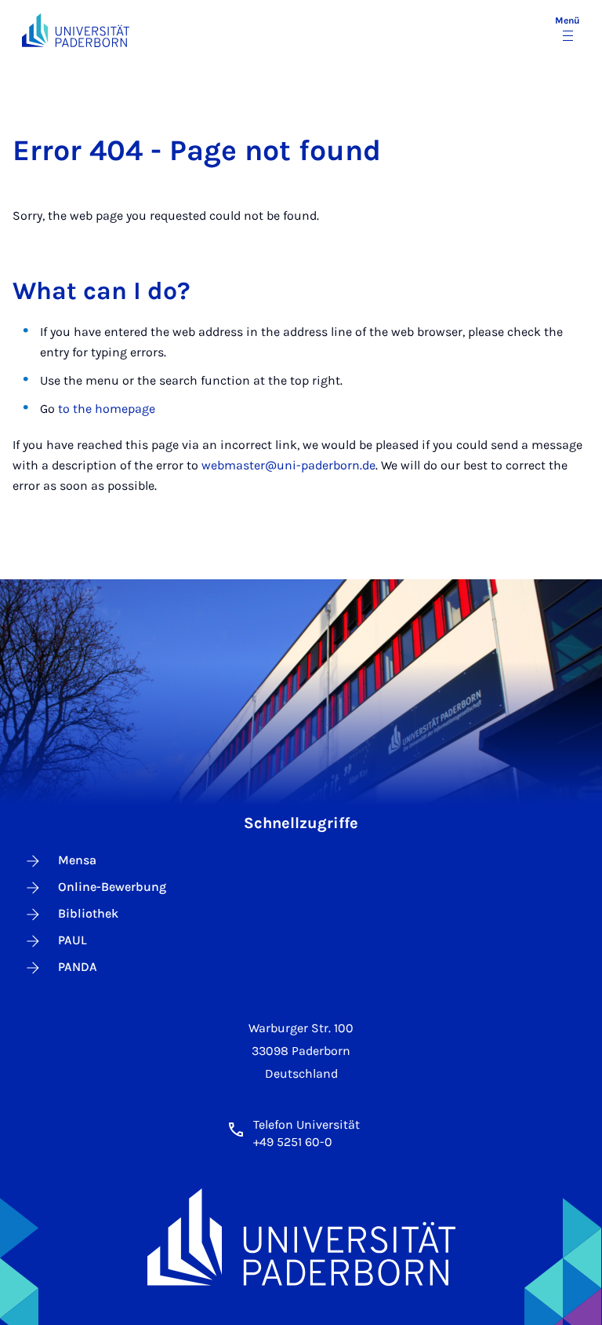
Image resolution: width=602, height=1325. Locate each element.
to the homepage (106, 408)
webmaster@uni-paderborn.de (288, 465)
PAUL (72, 940)
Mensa (77, 859)
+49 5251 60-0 (292, 1141)
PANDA (77, 966)
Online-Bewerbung (112, 886)
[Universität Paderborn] (301, 1236)
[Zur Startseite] (75, 30)
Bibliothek (88, 913)
